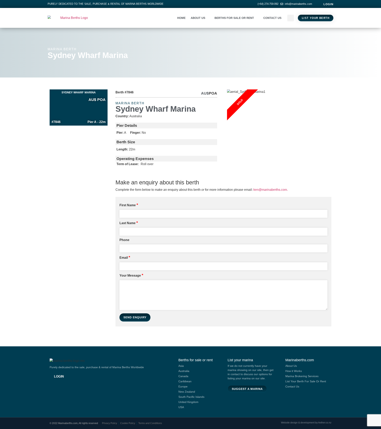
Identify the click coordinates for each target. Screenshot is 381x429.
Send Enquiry (134, 317)
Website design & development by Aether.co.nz (306, 422)
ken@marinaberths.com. (270, 189)
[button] (290, 18)
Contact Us (272, 17)
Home (181, 17)
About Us (198, 17)
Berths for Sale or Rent (234, 17)
